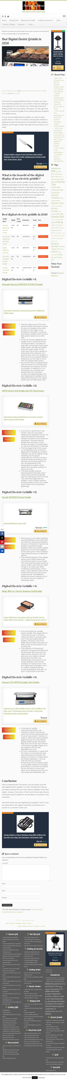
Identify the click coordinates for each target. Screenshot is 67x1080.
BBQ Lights (55, 177)
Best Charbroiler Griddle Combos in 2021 (33, 1039)
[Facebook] (2, 533)
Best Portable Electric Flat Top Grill (32, 939)
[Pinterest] (2, 542)
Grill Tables (58, 233)
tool (63, 249)
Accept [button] (35, 1077)
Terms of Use (49, 969)
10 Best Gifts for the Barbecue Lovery (11, 1029)
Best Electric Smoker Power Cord (32, 954)
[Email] (2, 546)
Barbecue (56, 168)
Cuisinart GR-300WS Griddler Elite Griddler (21, 682)
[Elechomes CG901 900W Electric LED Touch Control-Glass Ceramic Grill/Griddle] (25, 406)
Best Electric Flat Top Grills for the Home (34, 945)
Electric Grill (57, 203)
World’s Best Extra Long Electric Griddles (55, 1047)
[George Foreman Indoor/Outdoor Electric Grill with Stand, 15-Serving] (58, 41)
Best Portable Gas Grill (51, 1070)
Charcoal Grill (57, 190)
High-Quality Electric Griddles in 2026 (32, 926)
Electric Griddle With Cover (52, 1026)
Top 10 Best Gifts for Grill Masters (10, 1018)
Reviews (55, 243)
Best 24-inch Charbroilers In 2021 (32, 1041)
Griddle (43, 90)
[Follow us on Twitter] (8, 16)
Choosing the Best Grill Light (31, 962)
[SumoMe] (2, 551)
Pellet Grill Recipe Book (57, 238)
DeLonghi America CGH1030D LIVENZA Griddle (22, 284)
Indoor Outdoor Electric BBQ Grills (10, 937)
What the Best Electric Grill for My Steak (12, 954)
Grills (58, 20)
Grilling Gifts (13, 20)
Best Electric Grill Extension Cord (32, 958)
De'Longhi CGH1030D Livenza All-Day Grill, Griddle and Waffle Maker (24, 312)
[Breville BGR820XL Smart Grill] (25, 512)
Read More (41, 1077)
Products (14, 90)
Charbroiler (55, 187)
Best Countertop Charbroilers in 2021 (33, 1033)
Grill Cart (53, 219)
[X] (2, 538)
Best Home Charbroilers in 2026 (32, 1037)
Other (30, 24)
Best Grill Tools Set (29, 956)
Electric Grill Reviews (56, 206)
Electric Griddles (9, 24)
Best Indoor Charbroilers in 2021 (32, 1035)
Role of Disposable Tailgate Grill (32, 1014)
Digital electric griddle (26, 90)
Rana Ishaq (4, 93)
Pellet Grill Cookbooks (58, 235)
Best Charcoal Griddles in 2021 (9, 1058)
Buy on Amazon (41, 167)
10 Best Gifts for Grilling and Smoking (11, 1031)
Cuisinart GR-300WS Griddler (6, 270)
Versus (54, 251)
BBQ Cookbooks (56, 174)
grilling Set (61, 227)
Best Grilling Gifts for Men (8, 1037)
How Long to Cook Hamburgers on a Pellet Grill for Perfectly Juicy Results (59, 154)
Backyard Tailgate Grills (30, 1012)
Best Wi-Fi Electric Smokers (31, 993)
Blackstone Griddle (28, 20)
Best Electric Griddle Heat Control (32, 952)
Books (4, 20)
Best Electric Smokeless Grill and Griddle (55, 1020)
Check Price (9, 333)
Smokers (21, 24)
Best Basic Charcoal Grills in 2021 (10, 1052)
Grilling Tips (55, 230)
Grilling (59, 222)
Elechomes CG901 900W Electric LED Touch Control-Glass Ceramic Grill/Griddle (23, 418)
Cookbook (55, 193)
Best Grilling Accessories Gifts (9, 1020)
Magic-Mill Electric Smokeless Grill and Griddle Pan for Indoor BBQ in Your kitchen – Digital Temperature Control (25, 619)
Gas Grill (59, 214)
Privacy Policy (49, 971)
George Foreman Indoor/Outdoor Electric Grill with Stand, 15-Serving (58, 54)
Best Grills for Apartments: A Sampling (54, 1062)
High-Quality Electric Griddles (53, 1028)
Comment (5, 863)
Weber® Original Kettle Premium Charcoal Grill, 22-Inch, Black (55, 954)
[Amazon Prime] (44, 163)
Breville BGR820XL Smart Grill (6, 250)
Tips (61, 249)
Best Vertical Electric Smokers (31, 997)
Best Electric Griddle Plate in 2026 (17, 923)
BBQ (53, 171)
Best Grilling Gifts (7, 1012)
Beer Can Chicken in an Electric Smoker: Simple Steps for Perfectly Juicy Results (59, 84)
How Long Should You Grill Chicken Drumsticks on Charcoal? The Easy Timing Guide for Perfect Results (59, 137)
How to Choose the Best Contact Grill (54, 1064)
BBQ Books (59, 171)
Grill (61, 216)
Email (4, 890)
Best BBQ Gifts (6, 1010)
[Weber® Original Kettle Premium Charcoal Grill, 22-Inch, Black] (55, 942)
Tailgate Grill (55, 249)
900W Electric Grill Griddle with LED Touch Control (23, 390)
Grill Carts (57, 219)
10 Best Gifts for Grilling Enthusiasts (11, 1027)
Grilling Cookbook (57, 225)
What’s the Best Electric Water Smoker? (33, 995)
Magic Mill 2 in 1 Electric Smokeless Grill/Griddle (22, 591)
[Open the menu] (64, 16)
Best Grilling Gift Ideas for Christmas (11, 1039)
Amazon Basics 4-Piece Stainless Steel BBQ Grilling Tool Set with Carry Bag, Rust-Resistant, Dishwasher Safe (25, 836)
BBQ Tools (61, 176)
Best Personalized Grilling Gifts (10, 1022)
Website (4, 897)
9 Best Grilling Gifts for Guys (9, 1025)
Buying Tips (58, 183)
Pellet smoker (54, 241)
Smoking (62, 246)
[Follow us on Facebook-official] (6, 16)
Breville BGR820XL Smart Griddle (16, 497)
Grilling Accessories (45, 20)
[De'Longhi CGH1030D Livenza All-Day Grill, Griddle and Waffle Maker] (25, 299)
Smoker (54, 246)
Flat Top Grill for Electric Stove (31, 937)
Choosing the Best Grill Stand (31, 960)
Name (4, 883)
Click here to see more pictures (9, 326)
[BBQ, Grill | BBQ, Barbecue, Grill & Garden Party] (33, 5)
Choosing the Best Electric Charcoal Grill (12, 943)
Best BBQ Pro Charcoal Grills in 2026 (11, 1050)
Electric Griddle (36, 90)
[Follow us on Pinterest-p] (3, 16)
